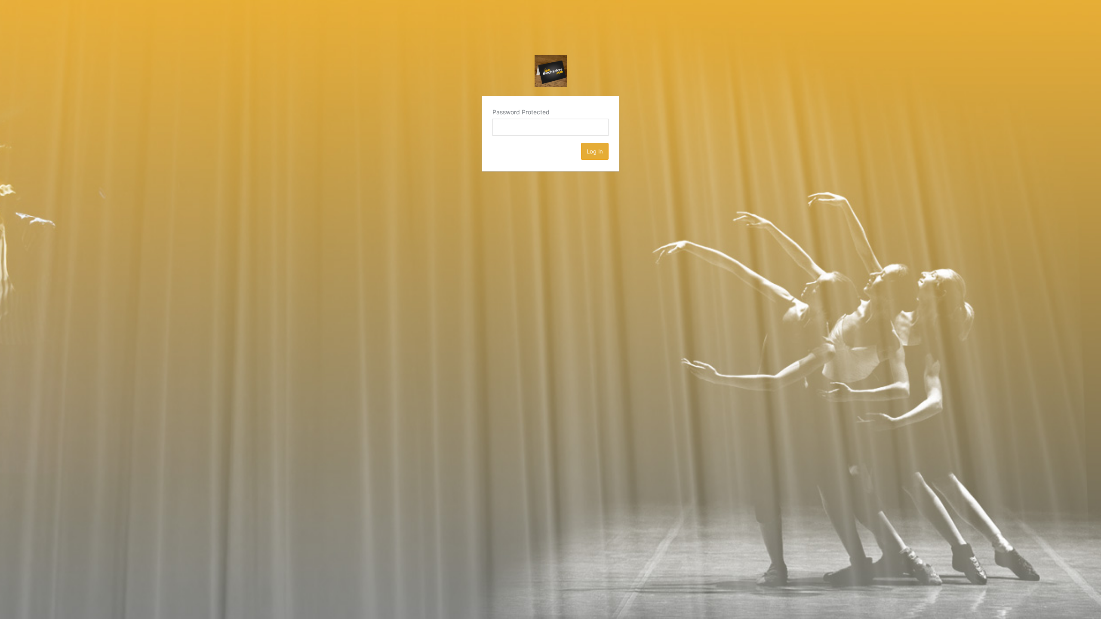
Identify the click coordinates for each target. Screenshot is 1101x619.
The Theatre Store (551, 71)
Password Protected (521, 112)
